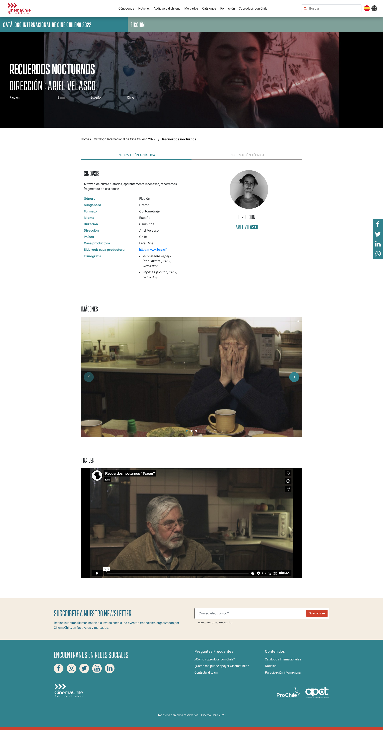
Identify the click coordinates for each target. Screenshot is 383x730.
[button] (186, 431)
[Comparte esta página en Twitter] (378, 234)
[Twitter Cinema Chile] (84, 668)
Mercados (191, 8)
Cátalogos (209, 8)
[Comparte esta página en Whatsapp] (378, 254)
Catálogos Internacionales (283, 659)
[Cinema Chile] (19, 8)
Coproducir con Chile (253, 8)
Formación (227, 8)
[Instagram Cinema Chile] (71, 668)
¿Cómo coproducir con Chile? (214, 659)
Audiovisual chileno (167, 8)
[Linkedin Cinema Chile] (110, 668)
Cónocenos (126, 8)
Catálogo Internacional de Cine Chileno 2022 (124, 139)
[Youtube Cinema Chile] (97, 668)
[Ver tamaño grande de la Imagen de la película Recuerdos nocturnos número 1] (298, 321)
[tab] (136, 155)
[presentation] (89, 377)
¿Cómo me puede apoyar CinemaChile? (221, 666)
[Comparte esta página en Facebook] (378, 224)
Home (85, 139)
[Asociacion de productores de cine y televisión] (317, 693)
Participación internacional (283, 672)
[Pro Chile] (288, 693)
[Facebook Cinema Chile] (58, 668)
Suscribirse (317, 613)
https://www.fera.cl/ (153, 250)
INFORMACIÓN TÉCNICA (246, 155)
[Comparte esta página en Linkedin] (378, 244)
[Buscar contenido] (334, 8)
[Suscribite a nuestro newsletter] (251, 613)
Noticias (144, 8)
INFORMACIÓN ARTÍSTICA (136, 155)
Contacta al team (206, 672)
